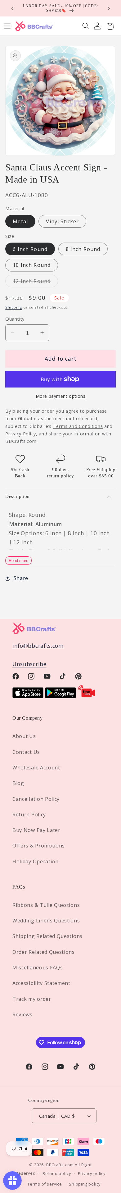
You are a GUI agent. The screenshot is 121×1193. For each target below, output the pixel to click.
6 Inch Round (30, 249)
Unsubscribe (29, 664)
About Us (24, 736)
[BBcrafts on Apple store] (27, 696)
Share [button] (21, 578)
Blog (18, 783)
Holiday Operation (35, 861)
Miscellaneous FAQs (37, 967)
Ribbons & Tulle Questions (46, 905)
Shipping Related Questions (47, 936)
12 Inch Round (35, 282)
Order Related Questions (43, 952)
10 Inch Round (32, 265)
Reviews (22, 1014)
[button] (85, 26)
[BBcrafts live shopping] (86, 696)
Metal (20, 221)
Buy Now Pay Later (36, 830)
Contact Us (26, 752)
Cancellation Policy (36, 799)
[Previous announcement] (12, 8)
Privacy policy (91, 1173)
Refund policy (57, 1173)
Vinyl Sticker (62, 221)
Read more (18, 560)
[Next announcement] (109, 8)
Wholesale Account (36, 767)
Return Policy (29, 814)
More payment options (61, 396)
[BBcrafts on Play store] (60, 696)
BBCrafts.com (60, 1164)
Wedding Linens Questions (46, 920)
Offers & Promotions (38, 845)
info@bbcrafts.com (38, 645)
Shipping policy (85, 1184)
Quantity (15, 319)
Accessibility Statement (41, 983)
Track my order (31, 999)
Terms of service (44, 1184)
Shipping (13, 307)
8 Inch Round (83, 249)
